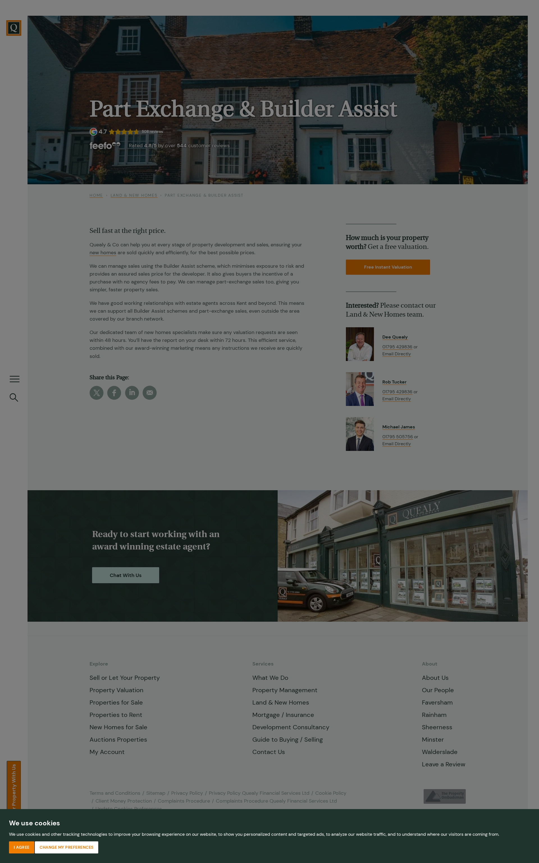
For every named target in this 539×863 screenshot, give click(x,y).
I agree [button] (21, 847)
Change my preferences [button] (66, 847)
